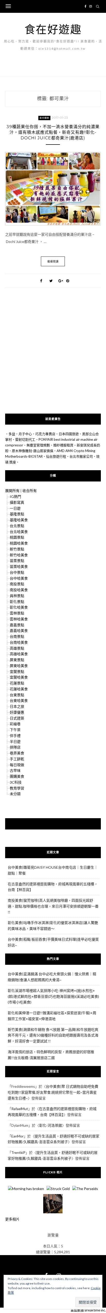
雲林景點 (17, 613)
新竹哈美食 (19, 555)
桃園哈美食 (19, 543)
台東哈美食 (19, 700)
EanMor (17, 1136)
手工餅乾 (17, 759)
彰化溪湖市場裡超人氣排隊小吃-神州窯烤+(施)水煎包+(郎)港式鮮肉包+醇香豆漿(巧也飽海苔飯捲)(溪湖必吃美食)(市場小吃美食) (53, 996)
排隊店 (15, 747)
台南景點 (17, 636)
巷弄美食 (17, 753)
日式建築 (17, 718)
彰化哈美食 (19, 607)
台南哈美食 (19, 642)
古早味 (15, 770)
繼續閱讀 (52, 261)
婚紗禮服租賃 (63, 445)
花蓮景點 (17, 683)
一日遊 (15, 508)
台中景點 (17, 572)
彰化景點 (17, 601)
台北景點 (17, 526)
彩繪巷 (15, 724)
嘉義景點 (17, 625)
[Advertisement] (53, 358)
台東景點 (17, 695)
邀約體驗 (44, 118)
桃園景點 (17, 537)
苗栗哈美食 (19, 566)
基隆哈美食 (19, 520)
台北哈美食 (19, 531)
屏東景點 (17, 660)
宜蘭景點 (17, 671)
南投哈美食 (19, 590)
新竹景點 (17, 549)
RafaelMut (19, 1108)
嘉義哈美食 (19, 630)
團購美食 (17, 776)
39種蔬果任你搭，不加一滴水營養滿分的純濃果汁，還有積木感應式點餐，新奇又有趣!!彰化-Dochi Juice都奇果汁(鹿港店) (53, 132)
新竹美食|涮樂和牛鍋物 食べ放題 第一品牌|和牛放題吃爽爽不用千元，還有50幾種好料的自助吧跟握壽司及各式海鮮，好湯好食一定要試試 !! (53, 1035)
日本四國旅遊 (69, 434)
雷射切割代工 (25, 439)
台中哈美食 (19, 578)
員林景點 (17, 595)
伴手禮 (15, 735)
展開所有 (12, 490)
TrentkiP (18, 1152)
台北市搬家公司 (81, 456)
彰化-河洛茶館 (50, 1125)
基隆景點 (17, 514)
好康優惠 (17, 712)
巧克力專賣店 (45, 434)
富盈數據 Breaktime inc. (88, 1310)
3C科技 (16, 782)
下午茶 (15, 729)
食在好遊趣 (53, 29)
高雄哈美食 (19, 654)
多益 (11, 434)
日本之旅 (17, 706)
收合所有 (29, 490)
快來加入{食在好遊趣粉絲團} (53, 823)
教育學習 (17, 788)
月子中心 (25, 434)
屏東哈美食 (19, 665)
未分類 (15, 794)
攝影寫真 (17, 502)
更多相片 (12, 1219)
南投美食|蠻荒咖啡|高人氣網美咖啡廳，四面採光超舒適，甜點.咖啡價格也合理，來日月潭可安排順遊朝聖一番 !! (53, 906)
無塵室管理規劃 (38, 445)
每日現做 (17, 765)
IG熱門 (15, 496)
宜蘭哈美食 (19, 677)
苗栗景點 (17, 560)
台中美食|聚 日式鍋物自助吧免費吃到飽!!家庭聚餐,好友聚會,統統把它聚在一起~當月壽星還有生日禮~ (53, 1092)
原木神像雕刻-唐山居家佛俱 (32, 451)
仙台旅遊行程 (56, 456)
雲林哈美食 (19, 619)
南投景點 (17, 584)
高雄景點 (17, 648)
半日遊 (15, 741)
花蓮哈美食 (19, 689)
